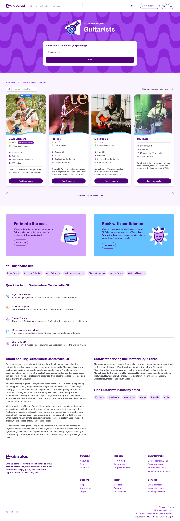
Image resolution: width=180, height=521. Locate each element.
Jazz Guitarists (53, 273)
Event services (155, 485)
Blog (82, 464)
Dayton (143, 397)
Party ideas (119, 464)
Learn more (109, 245)
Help (82, 485)
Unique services (156, 488)
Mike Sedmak (101, 139)
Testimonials (120, 491)
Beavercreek (129, 397)
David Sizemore (17, 139)
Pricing (117, 488)
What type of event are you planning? (66, 45)
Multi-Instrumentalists (74, 273)
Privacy (171, 507)
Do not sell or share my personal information (154, 513)
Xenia (166, 397)
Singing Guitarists (97, 273)
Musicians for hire (157, 467)
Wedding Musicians (136, 273)
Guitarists (43, 82)
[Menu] (171, 6)
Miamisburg (113, 397)
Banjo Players (13, 273)
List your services (149, 6)
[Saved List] (164, 6)
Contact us (85, 488)
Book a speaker (155, 464)
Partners (84, 467)
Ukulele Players (116, 273)
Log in (134, 6)
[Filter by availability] (24, 89)
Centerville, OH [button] (95, 23)
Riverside (155, 397)
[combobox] (56, 6)
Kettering (99, 397)
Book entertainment (158, 461)
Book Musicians (13, 82)
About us (84, 461)
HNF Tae (56, 139)
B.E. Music (142, 139)
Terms (162, 507)
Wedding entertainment (159, 471)
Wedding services (156, 491)
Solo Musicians (29, 82)
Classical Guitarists (32, 273)
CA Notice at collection (164, 510)
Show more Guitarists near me (90, 195)
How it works (120, 461)
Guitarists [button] (99, 29)
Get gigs (118, 485)
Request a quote (122, 467)
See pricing (21, 242)
